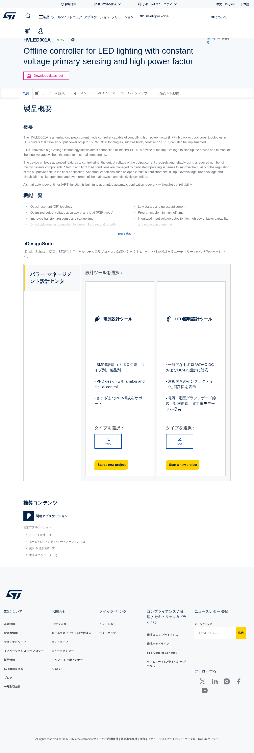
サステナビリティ (15, 641)
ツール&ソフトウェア (66, 17)
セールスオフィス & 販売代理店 (71, 633)
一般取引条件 (12, 686)
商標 (142, 738)
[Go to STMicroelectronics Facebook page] (238, 682)
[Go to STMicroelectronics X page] (203, 682)
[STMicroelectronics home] (10, 15)
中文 (219, 4)
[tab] (26, 93)
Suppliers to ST (14, 668)
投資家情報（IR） (15, 633)
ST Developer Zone (154, 16)
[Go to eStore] (27, 31)
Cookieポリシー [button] (208, 738)
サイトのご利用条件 (106, 738)
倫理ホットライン (158, 643)
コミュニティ (60, 641)
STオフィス (59, 624)
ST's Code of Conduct (162, 652)
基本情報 (9, 624)
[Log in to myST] (40, 31)
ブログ (8, 677)
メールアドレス (203, 623)
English (230, 4)
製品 (46, 17)
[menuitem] (73, 534)
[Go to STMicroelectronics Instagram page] (226, 682)
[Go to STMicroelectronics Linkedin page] (214, 682)
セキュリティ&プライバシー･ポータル (171, 738)
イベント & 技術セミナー (67, 659)
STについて (219, 17)
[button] (27, 16)
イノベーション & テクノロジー (24, 650)
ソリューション (122, 17)
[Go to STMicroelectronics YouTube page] (204, 691)
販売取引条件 (129, 738)
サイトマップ (107, 633)
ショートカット (109, 624)
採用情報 (9, 659)
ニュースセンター (63, 650)
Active (60, 40)
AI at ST (57, 668)
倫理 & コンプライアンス (162, 634)
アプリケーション (96, 17)
